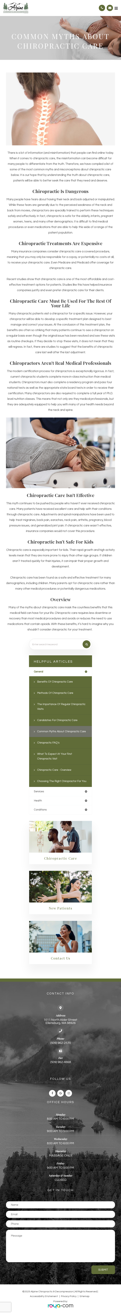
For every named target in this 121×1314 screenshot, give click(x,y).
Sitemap (84, 1296)
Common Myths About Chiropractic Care (61, 731)
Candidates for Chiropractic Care (57, 720)
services (39, 791)
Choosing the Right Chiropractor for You (61, 781)
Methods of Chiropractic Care (55, 693)
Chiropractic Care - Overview (54, 770)
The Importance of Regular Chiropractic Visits (61, 706)
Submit (103, 1269)
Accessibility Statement (44, 1296)
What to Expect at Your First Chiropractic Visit (54, 756)
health (38, 800)
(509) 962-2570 (60, 1043)
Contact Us (60, 958)
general (38, 671)
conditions (40, 809)
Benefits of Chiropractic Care (55, 681)
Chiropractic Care (60, 858)
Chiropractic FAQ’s (48, 742)
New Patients (60, 908)
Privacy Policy (69, 1296)
